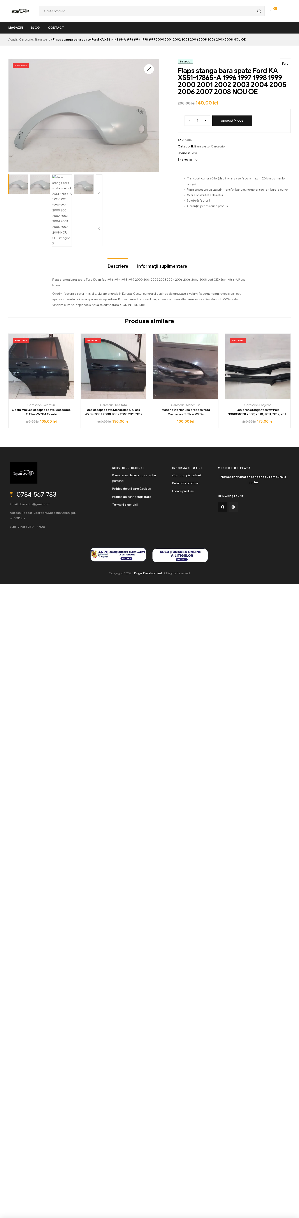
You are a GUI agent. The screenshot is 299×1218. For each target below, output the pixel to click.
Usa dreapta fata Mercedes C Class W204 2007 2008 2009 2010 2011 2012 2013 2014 (113, 412)
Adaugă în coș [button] (41, 397)
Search (258, 11)
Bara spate (42, 39)
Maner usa (193, 405)
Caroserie (26, 39)
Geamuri (48, 405)
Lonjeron (265, 405)
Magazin (15, 28)
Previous (99, 228)
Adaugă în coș (232, 120)
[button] (149, 69)
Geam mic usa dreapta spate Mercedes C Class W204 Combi (41, 412)
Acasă (12, 39)
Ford (285, 64)
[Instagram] (233, 507)
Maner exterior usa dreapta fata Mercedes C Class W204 (186, 412)
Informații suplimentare (162, 266)
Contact (56, 28)
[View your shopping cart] (271, 11)
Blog (35, 28)
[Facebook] (222, 507)
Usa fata (121, 405)
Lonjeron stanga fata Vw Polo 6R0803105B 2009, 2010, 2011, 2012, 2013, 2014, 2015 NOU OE (257, 412)
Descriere (117, 266)
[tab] (117, 264)
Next (99, 192)
